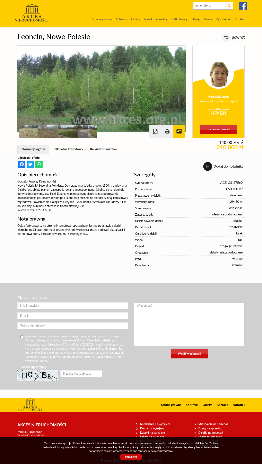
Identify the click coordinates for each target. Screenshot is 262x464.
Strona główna (102, 19)
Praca (208, 19)
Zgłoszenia (223, 19)
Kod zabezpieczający (33, 367)
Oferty (135, 19)
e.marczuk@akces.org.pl (218, 109)
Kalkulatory (179, 19)
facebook (243, 6)
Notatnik (239, 405)
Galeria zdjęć (179, 131)
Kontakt (240, 19)
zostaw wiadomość (219, 129)
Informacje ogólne (33, 149)
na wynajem (155, 424)
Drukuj (167, 131)
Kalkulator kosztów (103, 149)
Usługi (196, 19)
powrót (238, 37)
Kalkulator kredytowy (68, 149)
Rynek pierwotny (156, 19)
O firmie (121, 19)
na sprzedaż (213, 424)
